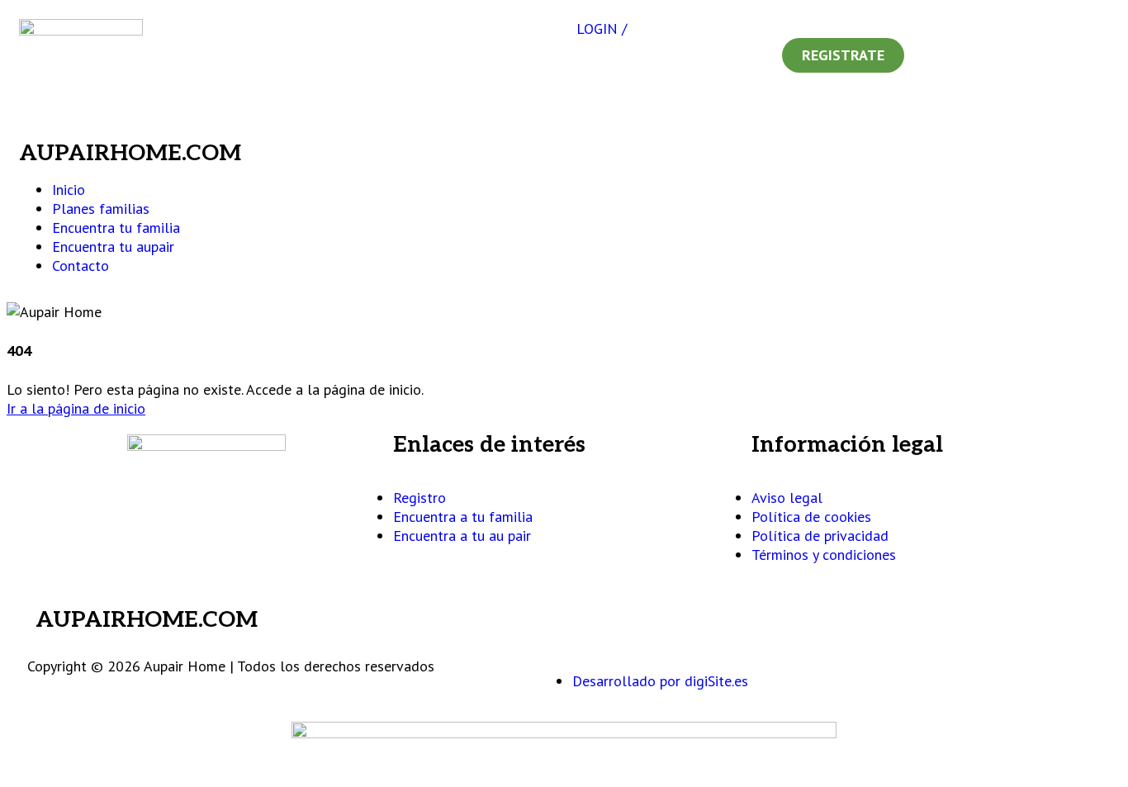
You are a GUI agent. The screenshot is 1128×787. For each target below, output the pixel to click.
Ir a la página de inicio (76, 408)
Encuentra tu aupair (113, 246)
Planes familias (100, 208)
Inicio (68, 189)
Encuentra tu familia (116, 227)
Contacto (80, 265)
